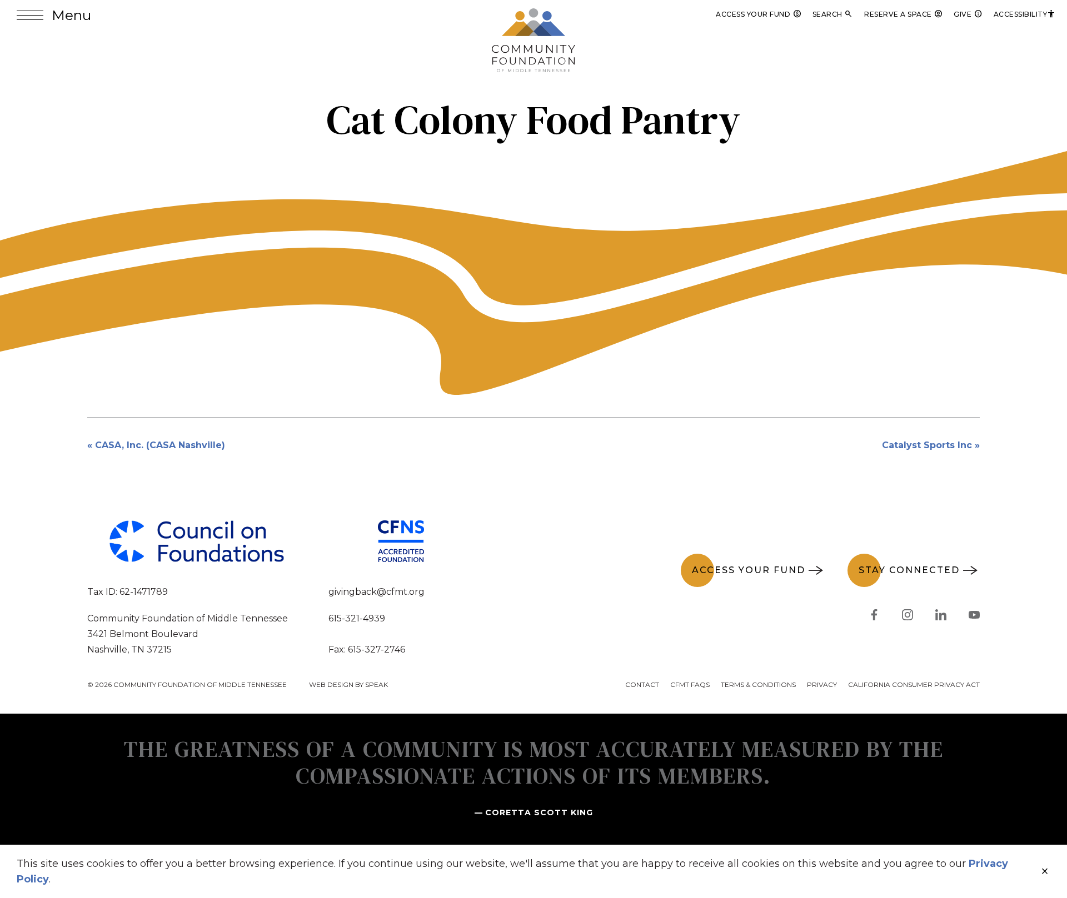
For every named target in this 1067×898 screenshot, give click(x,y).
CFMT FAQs (690, 684)
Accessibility (1025, 14)
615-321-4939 (356, 618)
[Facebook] (874, 617)
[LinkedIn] (940, 617)
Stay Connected (909, 570)
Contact (642, 684)
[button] (54, 15)
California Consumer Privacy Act (914, 684)
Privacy (822, 684)
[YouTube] (974, 617)
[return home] (533, 15)
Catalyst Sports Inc (927, 445)
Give (968, 14)
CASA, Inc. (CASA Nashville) (160, 445)
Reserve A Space (903, 14)
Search (833, 14)
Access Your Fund (758, 14)
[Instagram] (907, 617)
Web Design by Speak (348, 684)
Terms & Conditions (758, 684)
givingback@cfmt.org (376, 591)
